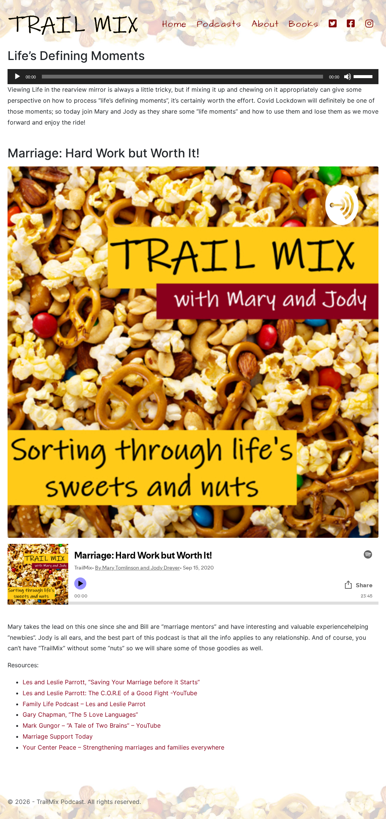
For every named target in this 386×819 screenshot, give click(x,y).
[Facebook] (351, 24)
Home (174, 24)
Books (304, 24)
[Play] (17, 76)
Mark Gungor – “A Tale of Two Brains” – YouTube (92, 725)
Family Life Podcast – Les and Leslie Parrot (84, 704)
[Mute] (347, 76)
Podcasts (219, 24)
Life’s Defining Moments (76, 55)
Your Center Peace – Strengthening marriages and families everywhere (123, 747)
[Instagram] (369, 24)
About (265, 24)
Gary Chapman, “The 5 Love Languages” (80, 714)
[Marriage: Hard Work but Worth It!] (193, 351)
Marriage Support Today (58, 736)
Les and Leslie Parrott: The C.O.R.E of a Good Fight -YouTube (110, 693)
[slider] (364, 76)
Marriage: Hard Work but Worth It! (103, 153)
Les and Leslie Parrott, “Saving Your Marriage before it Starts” (111, 682)
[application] (193, 76)
